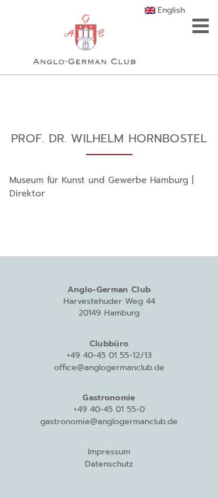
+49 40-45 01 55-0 (109, 409)
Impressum (109, 452)
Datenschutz (109, 464)
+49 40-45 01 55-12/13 (109, 355)
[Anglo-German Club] (84, 37)
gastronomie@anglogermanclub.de (109, 421)
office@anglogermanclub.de (109, 367)
